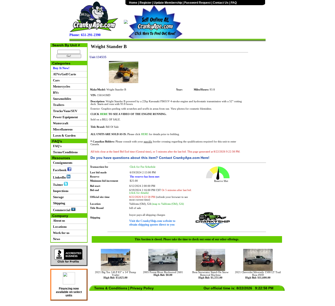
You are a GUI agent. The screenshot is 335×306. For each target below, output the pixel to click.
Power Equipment (65, 117)
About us (58, 220)
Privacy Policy (142, 288)
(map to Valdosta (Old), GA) (168, 204)
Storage (58, 197)
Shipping (58, 203)
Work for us (60, 233)
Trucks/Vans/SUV (64, 111)
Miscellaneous (62, 129)
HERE (103, 114)
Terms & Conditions (110, 288)
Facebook (59, 170)
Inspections (60, 191)
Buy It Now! (60, 68)
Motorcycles (61, 86)
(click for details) (139, 192)
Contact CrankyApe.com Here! (184, 158)
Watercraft (60, 123)
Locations (59, 227)
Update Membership (168, 2)
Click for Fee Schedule (142, 167)
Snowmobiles (61, 99)
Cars (56, 80)
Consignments (62, 163)
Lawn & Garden (64, 135)
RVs (55, 92)
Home (133, 2)
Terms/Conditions (65, 152)
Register (146, 2)
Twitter (58, 185)
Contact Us (221, 2)
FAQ (234, 2)
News (56, 239)
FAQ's (57, 146)
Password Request (197, 2)
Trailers (58, 105)
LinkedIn (59, 177)
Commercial (61, 210)
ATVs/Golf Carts (64, 74)
